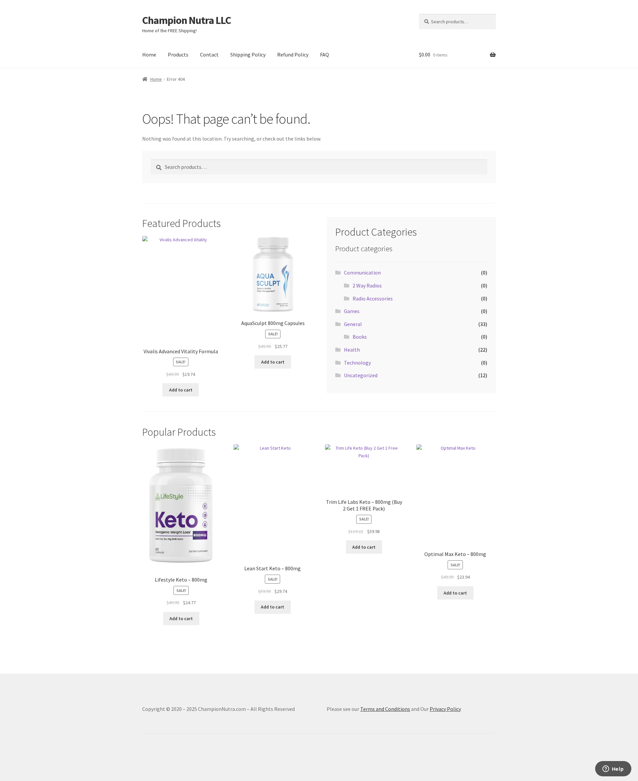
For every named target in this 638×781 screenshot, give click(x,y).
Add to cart (180, 390)
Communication (362, 272)
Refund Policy (292, 54)
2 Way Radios (367, 285)
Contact (209, 54)
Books (360, 336)
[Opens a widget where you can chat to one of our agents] (613, 769)
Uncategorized (360, 375)
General (353, 324)
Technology (357, 362)
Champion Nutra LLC (186, 20)
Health (352, 349)
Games (352, 311)
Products (178, 54)
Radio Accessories (373, 298)
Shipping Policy (248, 54)
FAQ (324, 54)
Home (149, 54)
